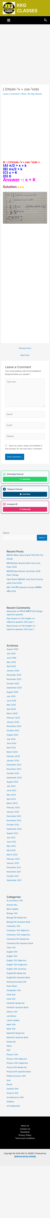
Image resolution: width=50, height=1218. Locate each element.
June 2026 (11, 658)
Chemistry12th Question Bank (20, 943)
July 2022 (11, 837)
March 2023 (12, 803)
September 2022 (14, 829)
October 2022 (13, 824)
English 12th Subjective (17, 964)
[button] (45, 20)
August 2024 (12, 735)
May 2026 (11, 662)
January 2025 (13, 722)
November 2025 (14, 679)
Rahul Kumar (12, 626)
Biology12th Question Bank (18, 922)
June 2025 (11, 700)
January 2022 (13, 863)
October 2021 (13, 876)
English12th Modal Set (16, 973)
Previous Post (25, 348)
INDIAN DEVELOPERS (25, 1156)
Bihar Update (12, 909)
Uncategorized (13, 1106)
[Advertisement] (25, 58)
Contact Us (25, 1129)
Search (6, 533)
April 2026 (11, 666)
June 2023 (11, 790)
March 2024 (12, 752)
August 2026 (12, 649)
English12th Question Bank (18, 977)
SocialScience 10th (15, 1097)
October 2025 (13, 683)
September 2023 (14, 778)
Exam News (12, 986)
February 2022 (13, 859)
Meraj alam (12, 611)
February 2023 (13, 807)
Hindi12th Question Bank (17, 1007)
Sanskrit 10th (12, 1089)
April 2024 (11, 747)
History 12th (12, 1012)
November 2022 (14, 820)
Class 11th (11, 947)
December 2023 (14, 765)
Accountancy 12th (15, 900)
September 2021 (14, 880)
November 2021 (14, 872)
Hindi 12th (11, 999)
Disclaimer (25, 1132)
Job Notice (11, 1016)
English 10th (12, 952)
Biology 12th (12, 913)
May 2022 (11, 846)
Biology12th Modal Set (17, 917)
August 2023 (12, 782)
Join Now (26, 479)
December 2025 (14, 675)
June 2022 (11, 842)
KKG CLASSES (27, 8)
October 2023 (13, 773)
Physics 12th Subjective (17, 1063)
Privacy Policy (25, 1135)
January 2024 (13, 760)
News (23, 94)
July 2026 (11, 653)
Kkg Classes (12, 618)
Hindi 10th (11, 994)
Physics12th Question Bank (19, 1072)
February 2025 (13, 718)
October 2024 (13, 730)
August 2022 (12, 833)
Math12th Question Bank (17, 1037)
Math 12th (11, 1029)
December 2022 (14, 816)
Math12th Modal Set (15, 1033)
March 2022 (12, 855)
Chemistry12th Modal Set (18, 939)
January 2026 (13, 670)
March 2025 (12, 713)
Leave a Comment (11, 94)
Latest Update (13, 1020)
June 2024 (11, 743)
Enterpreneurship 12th (16, 982)
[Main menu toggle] (9, 20)
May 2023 (11, 795)
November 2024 (14, 726)
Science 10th (12, 1093)
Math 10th (11, 1024)
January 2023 (13, 812)
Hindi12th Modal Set (15, 1003)
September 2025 (14, 688)
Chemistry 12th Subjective (18, 935)
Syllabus (10, 1101)
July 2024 (11, 739)
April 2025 (11, 709)
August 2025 (12, 692)
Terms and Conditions (25, 1138)
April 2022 (11, 850)
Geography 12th (14, 990)
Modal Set (11, 1042)
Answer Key (12, 905)
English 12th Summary (16, 969)
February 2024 (13, 756)
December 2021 (14, 867)
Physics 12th (12, 1054)
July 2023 (11, 786)
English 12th (12, 956)
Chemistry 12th (13, 926)
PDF (8, 1050)
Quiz (9, 1080)
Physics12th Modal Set (17, 1067)
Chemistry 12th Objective (18, 930)
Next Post (25, 355)
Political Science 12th (16, 1076)
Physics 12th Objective (17, 1059)
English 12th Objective (16, 960)
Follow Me (26, 509)
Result (9, 1084)
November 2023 (14, 769)
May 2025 (11, 705)
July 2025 (11, 696)
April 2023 (11, 799)
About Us (25, 1126)
